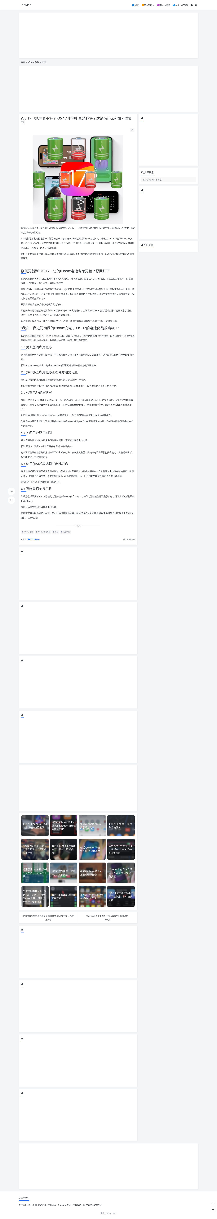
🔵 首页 (135, 5)
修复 (56, 532)
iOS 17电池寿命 (43, 532)
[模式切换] (191, 5)
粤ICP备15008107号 (92, 1205)
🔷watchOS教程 (180, 5)
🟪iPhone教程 (163, 5)
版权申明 (42, 1205)
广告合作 (52, 1205)
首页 (23, 62)
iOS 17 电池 (28, 532)
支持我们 (77, 1205)
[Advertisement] (108, 35)
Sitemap (62, 1205)
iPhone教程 (33, 62)
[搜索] (196, 5)
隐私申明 (32, 1205)
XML (69, 1205)
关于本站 (23, 1205)
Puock (113, 1213)
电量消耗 (66, 532)
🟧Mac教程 (147, 5)
